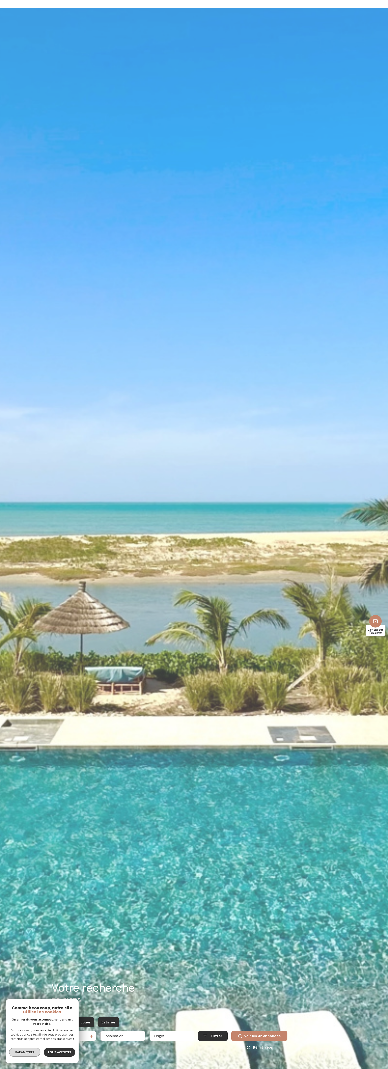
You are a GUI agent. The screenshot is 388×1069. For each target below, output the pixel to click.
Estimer (108, 1022)
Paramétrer (24, 1052)
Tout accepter (59, 1052)
